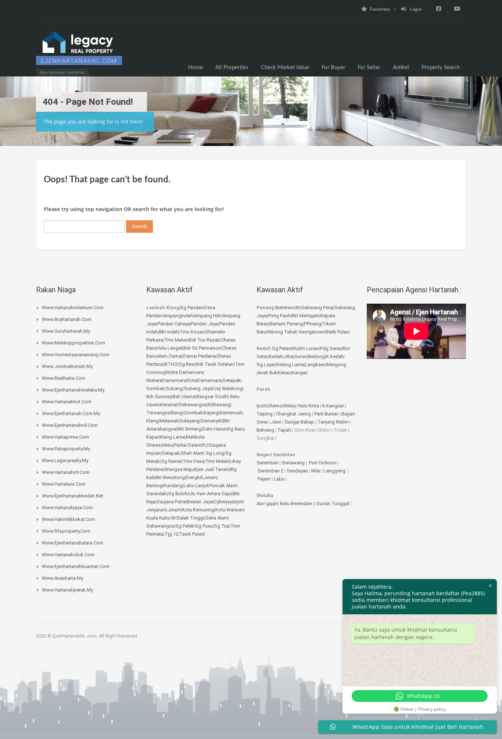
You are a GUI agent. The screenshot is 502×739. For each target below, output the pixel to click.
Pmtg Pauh (279, 315)
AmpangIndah (178, 315)
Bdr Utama (184, 396)
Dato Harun (214, 429)
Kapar (152, 437)
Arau (286, 372)
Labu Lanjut (196, 485)
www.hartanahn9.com (66, 472)
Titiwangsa (158, 412)
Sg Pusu (204, 526)
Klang (152, 421)
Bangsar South (212, 396)
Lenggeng (335, 471)
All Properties (231, 67)
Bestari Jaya (200, 501)
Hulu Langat (169, 348)
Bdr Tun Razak (204, 340)
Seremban (268, 462)
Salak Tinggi (190, 518)
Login (415, 9)
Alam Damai (169, 356)
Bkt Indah (169, 332)
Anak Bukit (269, 372)
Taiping (265, 414)
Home (195, 67)
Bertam (277, 323)
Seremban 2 (271, 471)
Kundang (173, 485)
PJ (205, 445)
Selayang (190, 421)
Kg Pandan (191, 307)
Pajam (265, 479)
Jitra (288, 356)
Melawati (169, 421)
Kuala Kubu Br (161, 518)
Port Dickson (323, 462)
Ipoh (261, 405)
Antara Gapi (219, 493)
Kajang (211, 412)
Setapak (232, 380)
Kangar (299, 372)
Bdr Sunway (159, 396)
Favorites (380, 9)
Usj (216, 388)
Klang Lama (172, 437)
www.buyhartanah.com (67, 319)
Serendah (156, 493)
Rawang (221, 404)
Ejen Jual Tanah (211, 469)
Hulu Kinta (308, 405)
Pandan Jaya (204, 323)
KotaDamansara (204, 380)
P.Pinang (312, 323)
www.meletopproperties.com (73, 343)
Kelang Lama (290, 364)
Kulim (299, 348)
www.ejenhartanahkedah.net (72, 496)
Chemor (275, 405)
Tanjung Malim (333, 422)
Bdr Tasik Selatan (215, 364)
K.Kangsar (333, 405)
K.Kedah (335, 356)
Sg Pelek (184, 526)
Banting (154, 485)
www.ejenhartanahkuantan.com (76, 566)
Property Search (441, 67)
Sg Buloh (177, 493)
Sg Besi (187, 364)
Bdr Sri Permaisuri (202, 348)
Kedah (276, 356)
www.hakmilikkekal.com (68, 519)
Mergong (336, 364)
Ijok (239, 501)
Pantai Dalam (187, 445)
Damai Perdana (199, 356)
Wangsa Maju (179, 469)
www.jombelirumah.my (67, 366)
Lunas (312, 348)
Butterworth (287, 307)
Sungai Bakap (299, 422)
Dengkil (194, 477)
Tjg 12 (171, 534)
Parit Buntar (326, 414)
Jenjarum (156, 510)
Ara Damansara (187, 372)
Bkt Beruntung (170, 477)
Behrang (265, 430)
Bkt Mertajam (305, 315)
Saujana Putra (171, 501)
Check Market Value (285, 67)
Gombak (155, 388)
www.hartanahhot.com (67, 401)
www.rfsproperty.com (66, 531)
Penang (295, 323)
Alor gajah (267, 503)
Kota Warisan (229, 510)
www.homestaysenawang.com (75, 354)
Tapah (284, 430)
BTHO (171, 364)
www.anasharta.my (62, 578)
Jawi (276, 422)
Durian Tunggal (333, 503)
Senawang (294, 462)
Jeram (210, 477)
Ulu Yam (197, 493)
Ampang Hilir (207, 315)
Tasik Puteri (191, 534)
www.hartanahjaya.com (67, 507)
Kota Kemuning (198, 510)
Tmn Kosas (192, 332)
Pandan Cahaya (174, 323)
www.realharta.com (63, 378)
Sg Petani (282, 348)
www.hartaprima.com (65, 437)
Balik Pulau (337, 332)
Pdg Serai (330, 348)
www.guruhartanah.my (66, 331)
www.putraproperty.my (66, 448)
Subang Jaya (198, 388)
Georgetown (311, 332)
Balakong (232, 388)
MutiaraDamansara (166, 380)
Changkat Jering (293, 414)
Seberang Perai (317, 307)
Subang (174, 388)
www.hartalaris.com (64, 484)
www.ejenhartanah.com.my (71, 413)
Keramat (169, 404)
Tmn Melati (217, 461)
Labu (279, 479)
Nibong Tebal (281, 332)
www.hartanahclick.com (68, 554)
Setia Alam (216, 518)
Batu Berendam (296, 503)
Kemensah (231, 412)
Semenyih (211, 421)
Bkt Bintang (189, 429)
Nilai (316, 471)
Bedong (316, 356)
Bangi (177, 412)
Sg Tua (221, 526)
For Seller (369, 67)
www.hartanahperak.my (67, 590)
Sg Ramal (171, 461)
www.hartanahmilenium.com (73, 307)
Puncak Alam (223, 485)
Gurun (300, 356)
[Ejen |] (79, 50)
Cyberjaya (224, 501)
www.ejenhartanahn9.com (70, 425)
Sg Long (215, 453)
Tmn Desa (193, 461)
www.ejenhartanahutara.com (72, 543)
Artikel (401, 67)
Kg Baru (235, 429)
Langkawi (315, 364)
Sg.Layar (266, 364)
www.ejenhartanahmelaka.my (73, 390)
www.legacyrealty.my (65, 460)
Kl (210, 404)
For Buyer (333, 67)
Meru (167, 445)
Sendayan (298, 471)
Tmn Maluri (176, 340)
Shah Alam (192, 453)
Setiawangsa (193, 404)
